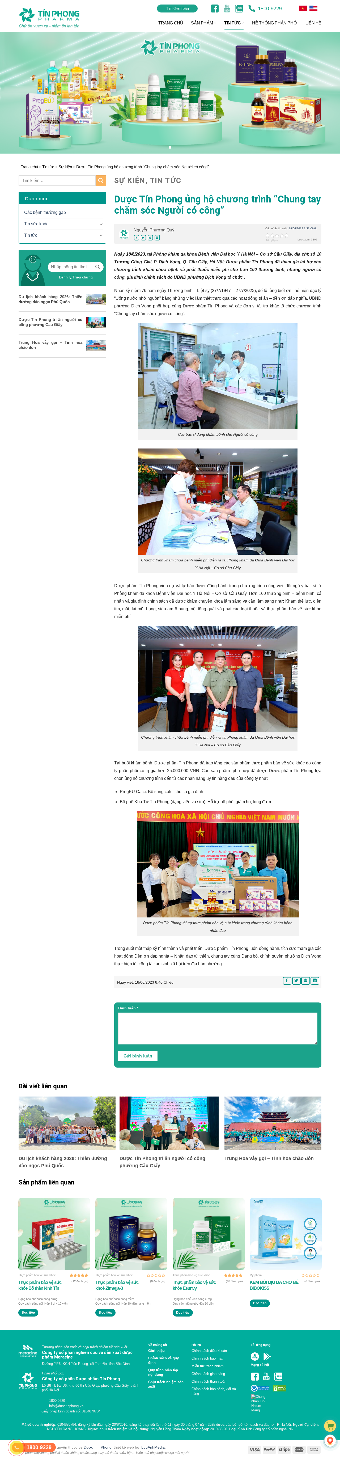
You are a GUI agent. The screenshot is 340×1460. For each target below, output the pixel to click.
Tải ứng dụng (260, 1345)
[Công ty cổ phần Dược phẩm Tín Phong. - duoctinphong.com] (56, 18)
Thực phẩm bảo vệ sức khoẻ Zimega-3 (116, 1285)
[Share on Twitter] (143, 237)
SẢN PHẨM (202, 23)
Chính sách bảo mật (207, 1358)
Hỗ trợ (196, 1345)
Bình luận (128, 1008)
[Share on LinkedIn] (157, 237)
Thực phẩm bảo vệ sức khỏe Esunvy (194, 1285)
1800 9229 (269, 8)
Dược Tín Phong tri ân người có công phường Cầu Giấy (50, 322)
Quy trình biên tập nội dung (163, 1372)
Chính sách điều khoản (209, 1351)
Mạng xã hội (260, 1364)
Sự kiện (65, 166)
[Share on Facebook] (136, 237)
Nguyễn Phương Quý (154, 230)
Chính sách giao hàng (208, 1374)
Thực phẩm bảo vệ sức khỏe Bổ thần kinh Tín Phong (39, 1285)
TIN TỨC (232, 23)
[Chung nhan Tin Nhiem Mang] (260, 1402)
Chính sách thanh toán (209, 1381)
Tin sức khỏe (36, 224)
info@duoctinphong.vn (65, 1406)
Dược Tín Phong (98, 1447)
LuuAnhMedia (153, 1447)
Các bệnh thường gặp (45, 212)
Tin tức (48, 166)
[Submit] (101, 180)
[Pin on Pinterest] (150, 237)
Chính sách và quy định (163, 1360)
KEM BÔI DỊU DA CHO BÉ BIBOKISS (274, 1285)
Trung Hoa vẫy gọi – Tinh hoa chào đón (50, 345)
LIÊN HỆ (313, 23)
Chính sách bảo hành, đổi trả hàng (214, 1391)
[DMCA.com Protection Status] (279, 1388)
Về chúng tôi (157, 1345)
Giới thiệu (156, 1351)
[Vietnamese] (313, 8)
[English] (303, 8)
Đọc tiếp (28, 1312)
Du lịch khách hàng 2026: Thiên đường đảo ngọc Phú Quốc (50, 299)
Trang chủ (29, 166)
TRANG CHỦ (170, 23)
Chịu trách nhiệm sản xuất (166, 1384)
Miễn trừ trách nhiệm (208, 1366)
